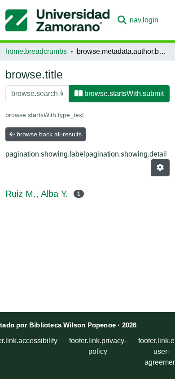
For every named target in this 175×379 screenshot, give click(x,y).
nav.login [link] (144, 20)
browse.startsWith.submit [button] (123, 93)
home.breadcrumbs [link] (36, 51)
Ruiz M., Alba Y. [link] (36, 194)
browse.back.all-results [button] (48, 134)
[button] (57, 20)
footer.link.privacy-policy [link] (98, 346)
